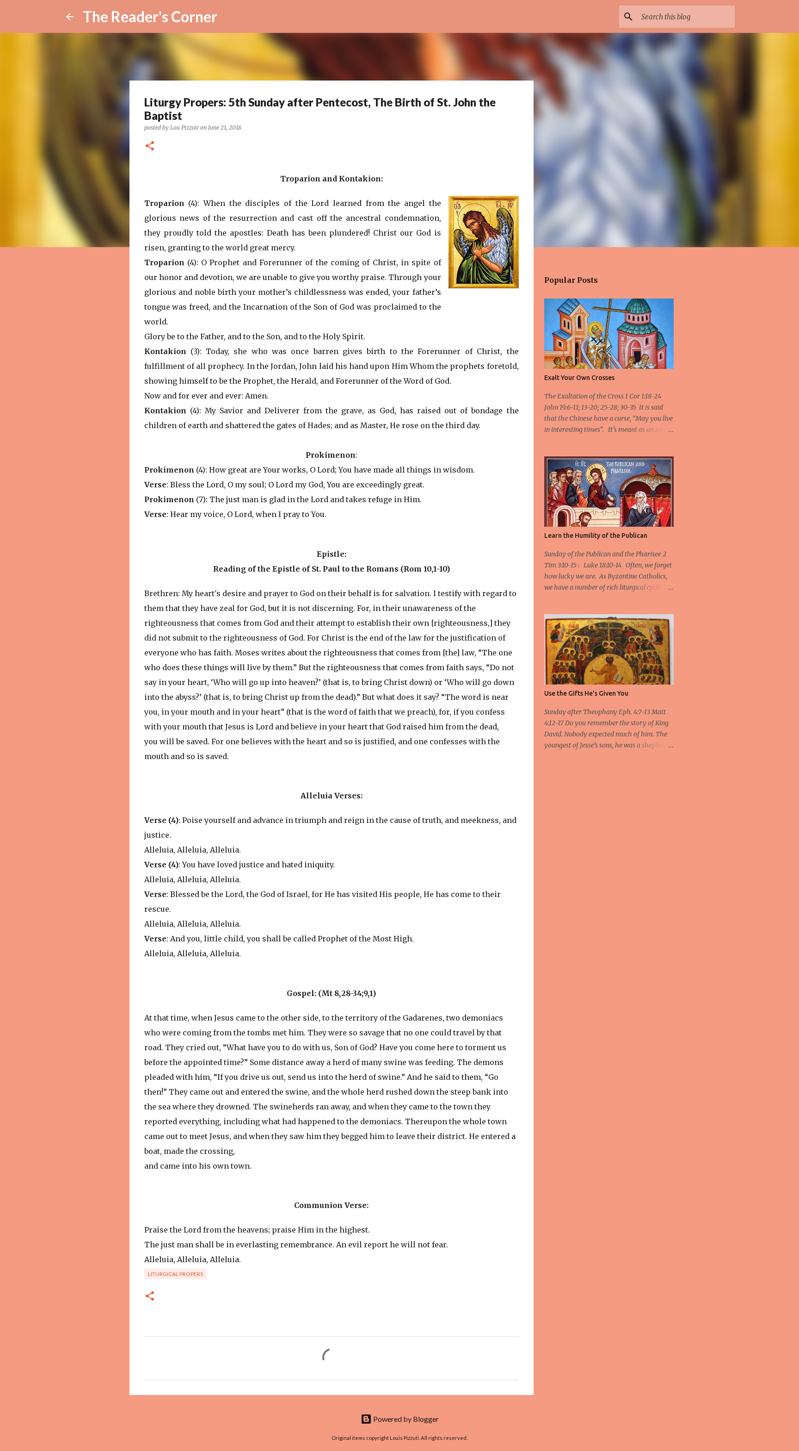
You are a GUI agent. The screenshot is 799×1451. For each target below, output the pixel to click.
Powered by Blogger (405, 1418)
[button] (149, 146)
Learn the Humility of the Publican (595, 535)
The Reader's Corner (150, 16)
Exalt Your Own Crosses (579, 377)
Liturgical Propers (175, 1273)
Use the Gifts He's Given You (586, 693)
